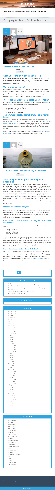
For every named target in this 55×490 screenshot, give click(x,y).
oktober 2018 (11, 376)
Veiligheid (10, 452)
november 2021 (12, 327)
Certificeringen (12, 430)
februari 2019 (11, 370)
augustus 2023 (12, 313)
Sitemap (5, 481)
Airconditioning (12, 420)
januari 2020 (11, 365)
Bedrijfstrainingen (12, 428)
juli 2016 (10, 402)
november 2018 (12, 374)
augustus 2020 (12, 351)
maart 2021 (11, 343)
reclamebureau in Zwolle (38, 258)
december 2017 (12, 380)
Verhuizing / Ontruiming (14, 454)
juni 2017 (10, 388)
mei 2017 (10, 390)
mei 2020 (10, 357)
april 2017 (10, 392)
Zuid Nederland (42, 11)
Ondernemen (11, 444)
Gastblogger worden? (10, 14)
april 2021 (10, 341)
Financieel (10, 432)
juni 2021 (10, 337)
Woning (10, 458)
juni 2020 (10, 355)
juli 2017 (10, 386)
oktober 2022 (11, 319)
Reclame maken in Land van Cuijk (18, 66)
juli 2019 (10, 368)
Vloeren (10, 456)
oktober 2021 (11, 329)
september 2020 (12, 349)
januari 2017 (11, 396)
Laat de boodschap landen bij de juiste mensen (24, 170)
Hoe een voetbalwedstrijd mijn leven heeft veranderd (21, 291)
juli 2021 (10, 335)
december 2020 (12, 345)
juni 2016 (10, 404)
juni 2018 (10, 378)
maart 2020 (11, 361)
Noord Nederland (20, 11)
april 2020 (10, 359)
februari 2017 (11, 394)
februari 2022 (11, 325)
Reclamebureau (20, 71)
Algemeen (11, 11)
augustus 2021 (12, 333)
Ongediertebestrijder (13, 446)
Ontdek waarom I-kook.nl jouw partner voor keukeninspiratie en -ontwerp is (27, 286)
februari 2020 (11, 363)
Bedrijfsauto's (11, 426)
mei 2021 (10, 339)
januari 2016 (11, 410)
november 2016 (12, 398)
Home (5, 11)
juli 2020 (10, 353)
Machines (10, 438)
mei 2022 (10, 321)
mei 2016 (10, 406)
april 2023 (10, 315)
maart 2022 (11, 323)
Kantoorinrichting (12, 436)
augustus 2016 (12, 400)
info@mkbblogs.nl (13, 481)
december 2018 (12, 372)
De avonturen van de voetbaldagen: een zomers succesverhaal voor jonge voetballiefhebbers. (26, 288)
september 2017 (12, 384)
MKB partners (21, 14)
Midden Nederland (31, 11)
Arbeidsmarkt (11, 424)
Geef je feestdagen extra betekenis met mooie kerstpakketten (24, 284)
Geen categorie (12, 434)
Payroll (10, 448)
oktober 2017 (11, 382)
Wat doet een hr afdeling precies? (16, 293)
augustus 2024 (12, 311)
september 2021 (12, 331)
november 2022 (12, 317)
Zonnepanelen (12, 462)
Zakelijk (10, 460)
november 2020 (12, 347)
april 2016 (10, 408)
